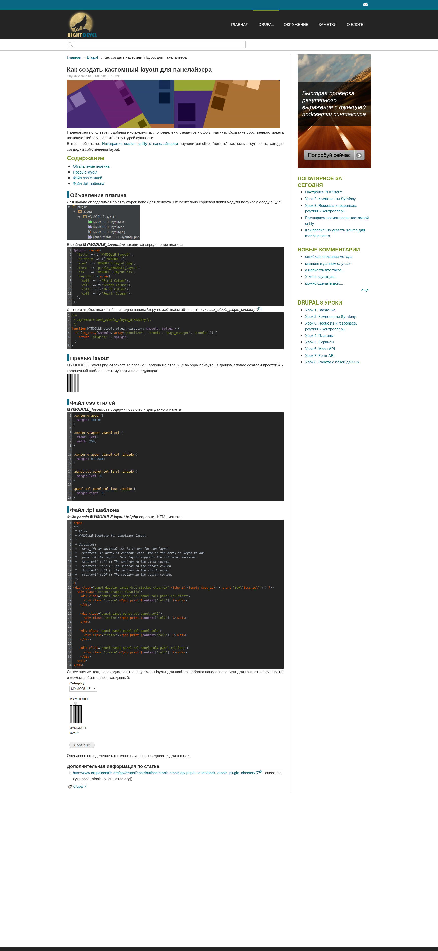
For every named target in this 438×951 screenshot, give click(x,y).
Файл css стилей (87, 177)
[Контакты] (365, 5)
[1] (259, 308)
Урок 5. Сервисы (319, 341)
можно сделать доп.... (324, 283)
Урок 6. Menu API (320, 348)
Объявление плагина (91, 166)
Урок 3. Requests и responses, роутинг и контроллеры (331, 208)
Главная (239, 24)
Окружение (296, 24)
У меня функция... (321, 276)
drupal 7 (79, 786)
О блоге (355, 24)
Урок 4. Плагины (319, 335)
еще (365, 289)
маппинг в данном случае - (328, 263)
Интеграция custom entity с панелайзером (140, 143)
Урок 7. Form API (319, 355)
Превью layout (85, 172)
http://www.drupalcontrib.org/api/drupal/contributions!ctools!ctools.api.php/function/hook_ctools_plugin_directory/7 (166, 772)
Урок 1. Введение (320, 309)
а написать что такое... (325, 269)
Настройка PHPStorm (324, 191)
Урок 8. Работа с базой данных (332, 361)
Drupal (266, 24)
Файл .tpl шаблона (88, 183)
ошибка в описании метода (328, 256)
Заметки (328, 24)
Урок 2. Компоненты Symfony (330, 198)
